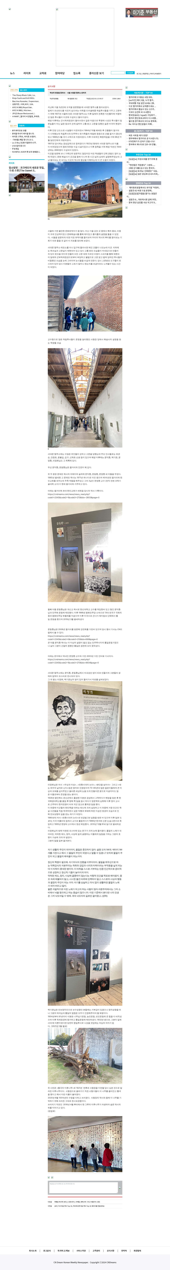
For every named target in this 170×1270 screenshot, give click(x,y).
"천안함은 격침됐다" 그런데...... (142, 164)
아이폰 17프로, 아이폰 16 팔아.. (24, 136)
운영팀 (56, 98)
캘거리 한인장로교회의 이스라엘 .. (143, 118)
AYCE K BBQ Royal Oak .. (22, 107)
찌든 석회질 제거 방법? (138, 135)
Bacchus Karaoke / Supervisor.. (25, 101)
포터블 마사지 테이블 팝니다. (23, 133)
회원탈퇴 (137, 1250)
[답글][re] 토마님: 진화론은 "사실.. (143, 170)
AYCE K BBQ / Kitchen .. (22, 110)
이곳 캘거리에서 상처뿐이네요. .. (142, 106)
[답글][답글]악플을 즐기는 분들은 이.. (142, 195)
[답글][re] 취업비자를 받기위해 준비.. (142, 160)
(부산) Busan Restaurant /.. (23, 113)
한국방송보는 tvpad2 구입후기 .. (142, 115)
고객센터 (96, 1250)
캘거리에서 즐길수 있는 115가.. (142, 109)
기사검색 (130, 73)
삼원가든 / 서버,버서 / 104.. (23, 104)
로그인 (139, 73)
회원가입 (146, 73)
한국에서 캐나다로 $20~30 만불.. (143, 144)
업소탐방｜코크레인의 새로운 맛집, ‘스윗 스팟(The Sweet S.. (26, 169)
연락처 (124, 1250)
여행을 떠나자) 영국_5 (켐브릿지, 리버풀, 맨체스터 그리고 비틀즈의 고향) (77, 1202)
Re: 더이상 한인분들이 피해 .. (141, 123)
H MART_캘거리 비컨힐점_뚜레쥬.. (26, 116)
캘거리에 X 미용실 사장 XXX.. (141, 97)
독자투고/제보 (64, 1250)
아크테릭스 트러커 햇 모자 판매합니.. (26, 152)
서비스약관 (81, 1250)
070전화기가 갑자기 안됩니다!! (142, 141)
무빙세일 (15, 148)
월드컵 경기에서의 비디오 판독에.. (143, 121)
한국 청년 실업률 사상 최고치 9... (142, 202)
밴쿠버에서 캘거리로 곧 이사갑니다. (144, 138)
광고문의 (47, 1250)
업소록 (76, 73)
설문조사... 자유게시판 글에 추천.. (143, 199)
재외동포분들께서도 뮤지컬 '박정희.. (144, 187)
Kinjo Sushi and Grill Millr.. (23, 98)
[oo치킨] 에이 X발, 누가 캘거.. (141, 100)
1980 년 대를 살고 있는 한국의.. (142, 167)
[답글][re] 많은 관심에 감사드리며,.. (144, 173)
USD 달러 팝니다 (19, 145)
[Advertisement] (85, 1226)
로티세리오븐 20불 (19, 130)
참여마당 (60, 73)
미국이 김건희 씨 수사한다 (140, 112)
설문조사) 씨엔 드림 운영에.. (140, 190)
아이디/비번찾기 (155, 73)
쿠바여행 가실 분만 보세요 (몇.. (142, 103)
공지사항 (110, 1250)
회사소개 (32, 1250)
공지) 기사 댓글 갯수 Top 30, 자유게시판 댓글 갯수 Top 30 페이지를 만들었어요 (79, 1206)
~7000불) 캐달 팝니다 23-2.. (23, 139)
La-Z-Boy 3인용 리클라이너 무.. (24, 142)
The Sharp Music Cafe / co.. (24, 95)
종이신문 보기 (96, 73)
